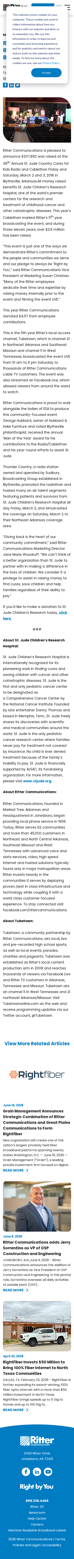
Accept (46, 72)
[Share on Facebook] (5, 85)
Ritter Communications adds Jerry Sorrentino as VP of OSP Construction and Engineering (36, 1248)
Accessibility (51, 1545)
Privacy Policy (50, 63)
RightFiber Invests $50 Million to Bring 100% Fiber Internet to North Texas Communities (35, 1367)
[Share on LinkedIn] (11, 85)
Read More (13, 1170)
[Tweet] (17, 85)
